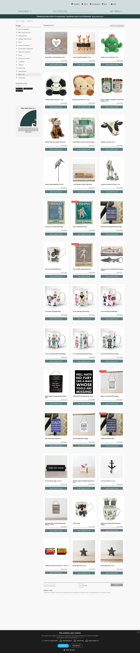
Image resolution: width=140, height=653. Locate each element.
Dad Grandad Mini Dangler (80, 438)
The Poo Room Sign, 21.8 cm (53, 481)
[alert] (70, 641)
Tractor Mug (76, 523)
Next (116, 585)
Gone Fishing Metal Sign (80, 227)
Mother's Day (21, 68)
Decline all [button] (76, 646)
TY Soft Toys (21, 61)
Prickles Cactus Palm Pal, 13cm (109, 57)
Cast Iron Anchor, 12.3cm (108, 481)
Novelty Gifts (21, 78)
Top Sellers (76, 4)
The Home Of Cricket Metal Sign (54, 227)
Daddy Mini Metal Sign (107, 438)
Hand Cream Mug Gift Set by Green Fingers (111, 523)
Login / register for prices (56, 64)
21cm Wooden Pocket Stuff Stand (82, 184)
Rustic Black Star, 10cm (79, 565)
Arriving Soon (96, 4)
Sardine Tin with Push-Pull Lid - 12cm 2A (56, 565)
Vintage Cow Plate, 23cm (108, 142)
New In (86, 4)
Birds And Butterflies (23, 29)
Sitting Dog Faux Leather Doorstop (55, 142)
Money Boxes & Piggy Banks (25, 49)
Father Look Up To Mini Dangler (110, 396)
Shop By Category (24, 11)
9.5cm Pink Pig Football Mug (109, 311)
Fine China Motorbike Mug (52, 269)
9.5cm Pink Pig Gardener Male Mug (55, 354)
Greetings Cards (22, 36)
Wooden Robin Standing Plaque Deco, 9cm (84, 481)
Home (17, 21)
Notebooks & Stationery (24, 52)
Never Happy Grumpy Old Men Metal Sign (55, 396)
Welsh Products (22, 71)
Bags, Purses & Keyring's (24, 32)
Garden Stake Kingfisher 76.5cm (54, 184)
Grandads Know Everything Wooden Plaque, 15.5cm (55, 523)
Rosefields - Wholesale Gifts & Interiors (28, 4)
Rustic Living (19, 91)
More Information (97, 16)
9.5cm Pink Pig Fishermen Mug (110, 354)
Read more (80, 637)
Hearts (20, 42)
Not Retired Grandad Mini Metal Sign (111, 227)
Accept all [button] (63, 646)
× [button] (138, 632)
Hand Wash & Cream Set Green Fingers (84, 142)
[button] (70, 650)
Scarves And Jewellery (24, 58)
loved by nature (28, 88)
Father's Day (30, 21)
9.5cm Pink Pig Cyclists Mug (81, 311)
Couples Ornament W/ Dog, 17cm (110, 184)
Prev (50, 585)
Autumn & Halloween (24, 45)
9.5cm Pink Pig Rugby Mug (53, 311)
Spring (20, 55)
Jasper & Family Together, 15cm (82, 57)
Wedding (20, 65)
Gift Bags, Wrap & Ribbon (24, 39)
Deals (105, 4)
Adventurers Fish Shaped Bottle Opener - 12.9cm (112, 269)
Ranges (23, 21)
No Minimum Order (28, 118)
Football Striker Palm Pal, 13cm (54, 99)
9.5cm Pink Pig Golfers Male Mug (82, 354)
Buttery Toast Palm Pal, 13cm (81, 99)
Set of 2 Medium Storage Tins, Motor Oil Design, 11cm (112, 100)
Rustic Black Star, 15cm (107, 565)
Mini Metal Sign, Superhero (53, 438)
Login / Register (115, 11)
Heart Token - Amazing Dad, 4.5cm (55, 57)
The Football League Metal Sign (82, 269)
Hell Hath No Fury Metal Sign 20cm (83, 396)
